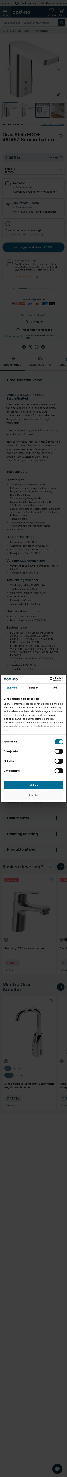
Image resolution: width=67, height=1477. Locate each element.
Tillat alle (33, 785)
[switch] (59, 751)
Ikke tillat (33, 795)
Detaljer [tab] (33, 687)
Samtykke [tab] (12, 687)
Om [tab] (55, 687)
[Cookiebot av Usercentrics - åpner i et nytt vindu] (49, 679)
